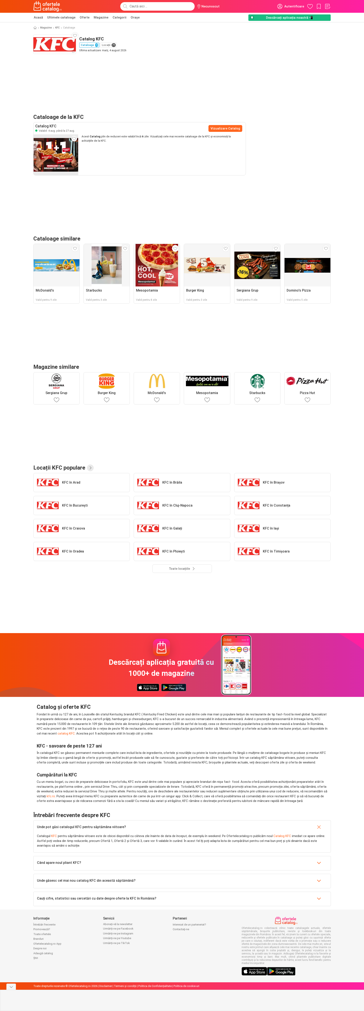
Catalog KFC (282, 836)
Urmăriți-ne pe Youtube (117, 938)
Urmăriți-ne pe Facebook (118, 928)
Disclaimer (105, 986)
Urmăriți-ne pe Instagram (118, 933)
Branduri (38, 938)
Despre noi (40, 948)
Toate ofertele (42, 934)
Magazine (101, 17)
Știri (35, 958)
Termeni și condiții (125, 986)
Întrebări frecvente (44, 924)
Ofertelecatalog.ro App (47, 943)
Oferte (84, 17)
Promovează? (41, 929)
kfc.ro (51, 796)
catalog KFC (66, 733)
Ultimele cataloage (61, 17)
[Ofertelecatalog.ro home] (47, 6)
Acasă (38, 17)
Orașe (135, 17)
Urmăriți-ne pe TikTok (116, 943)
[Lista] (327, 6)
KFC (57, 27)
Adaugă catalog (43, 953)
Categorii (119, 17)
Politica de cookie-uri (186, 986)
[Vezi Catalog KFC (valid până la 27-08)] (56, 154)
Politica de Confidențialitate (155, 986)
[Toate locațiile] (90, 467)
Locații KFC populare (59, 467)
